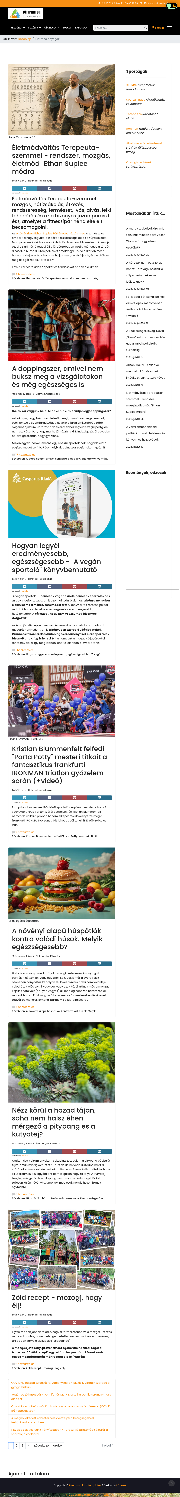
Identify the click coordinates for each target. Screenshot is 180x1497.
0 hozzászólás (24, 1194)
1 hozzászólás (24, 650)
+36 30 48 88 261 (132, 3)
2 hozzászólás (24, 832)
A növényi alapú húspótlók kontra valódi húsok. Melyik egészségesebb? (57, 938)
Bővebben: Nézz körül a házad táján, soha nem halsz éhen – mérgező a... (58, 1198)
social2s (25, 193)
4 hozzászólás (25, 274)
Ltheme (109, 1495)
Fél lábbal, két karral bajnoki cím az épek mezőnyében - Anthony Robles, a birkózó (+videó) (145, 310)
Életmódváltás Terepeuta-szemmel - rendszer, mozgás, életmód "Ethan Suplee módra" (61, 159)
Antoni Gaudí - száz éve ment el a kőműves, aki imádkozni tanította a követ (145, 375)
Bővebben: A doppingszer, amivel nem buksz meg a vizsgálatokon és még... (60, 458)
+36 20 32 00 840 (110, 3)
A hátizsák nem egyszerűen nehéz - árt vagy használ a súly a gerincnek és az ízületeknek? (145, 276)
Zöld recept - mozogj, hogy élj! (57, 1301)
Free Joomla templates (82, 1495)
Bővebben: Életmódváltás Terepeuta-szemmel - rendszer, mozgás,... (55, 278)
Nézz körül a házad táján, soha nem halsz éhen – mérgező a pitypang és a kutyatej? (54, 1122)
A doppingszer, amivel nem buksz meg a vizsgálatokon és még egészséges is (57, 376)
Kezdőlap (16, 27)
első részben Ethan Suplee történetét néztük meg (50, 233)
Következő (41, 1446)
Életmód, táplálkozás (40, 180)
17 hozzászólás (25, 455)
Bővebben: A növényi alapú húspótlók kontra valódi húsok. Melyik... (54, 1011)
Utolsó (57, 1446)
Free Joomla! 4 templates (85, 1485)
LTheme (121, 1485)
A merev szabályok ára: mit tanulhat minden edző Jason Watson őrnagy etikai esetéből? (145, 241)
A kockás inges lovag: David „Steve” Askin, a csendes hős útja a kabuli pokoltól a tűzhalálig (145, 344)
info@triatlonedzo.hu (158, 3)
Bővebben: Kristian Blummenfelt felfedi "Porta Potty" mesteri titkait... (55, 836)
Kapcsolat (82, 27)
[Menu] (169, 28)
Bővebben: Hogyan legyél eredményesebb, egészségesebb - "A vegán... (58, 654)
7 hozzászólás (24, 1007)
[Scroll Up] (171, 1483)
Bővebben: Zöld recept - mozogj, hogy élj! (38, 1368)
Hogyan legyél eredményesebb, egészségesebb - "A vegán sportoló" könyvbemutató (56, 557)
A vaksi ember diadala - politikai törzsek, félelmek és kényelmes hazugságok (145, 436)
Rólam (67, 27)
